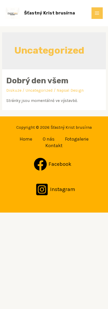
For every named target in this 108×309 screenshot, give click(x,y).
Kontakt (54, 145)
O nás (49, 139)
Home (26, 139)
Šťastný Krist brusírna (49, 13)
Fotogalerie (77, 139)
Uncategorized (39, 90)
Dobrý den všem (37, 80)
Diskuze (13, 90)
